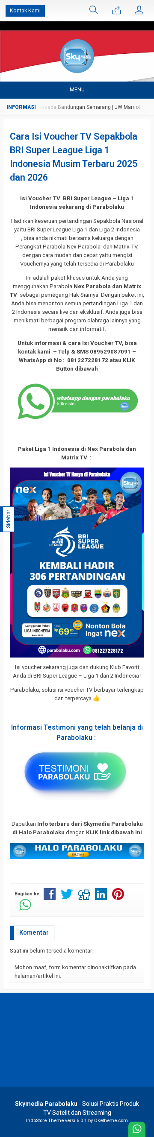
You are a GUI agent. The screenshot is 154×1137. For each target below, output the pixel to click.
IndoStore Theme (45, 1120)
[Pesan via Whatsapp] (116, 11)
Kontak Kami (25, 10)
